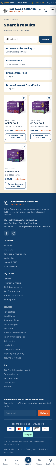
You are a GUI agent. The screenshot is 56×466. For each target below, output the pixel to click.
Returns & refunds (12, 358)
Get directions (11, 378)
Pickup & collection (13, 349)
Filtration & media (12, 283)
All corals (8, 245)
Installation (9, 345)
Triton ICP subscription (15, 337)
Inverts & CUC (10, 262)
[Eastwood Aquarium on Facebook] (6, 233)
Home (6, 19)
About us (8, 386)
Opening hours (11, 374)
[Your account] (40, 10)
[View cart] (45, 10)
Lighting (7, 279)
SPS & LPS (8, 250)
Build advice (9, 341)
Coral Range (9, 316)
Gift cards (8, 328)
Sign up (44, 413)
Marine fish (9, 258)
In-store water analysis (15, 332)
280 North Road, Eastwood (17, 370)
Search (45, 39)
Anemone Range (12, 320)
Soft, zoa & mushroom (15, 254)
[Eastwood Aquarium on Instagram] (13, 233)
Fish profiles (9, 312)
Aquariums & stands (13, 295)
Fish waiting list (11, 324)
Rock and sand (11, 266)
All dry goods (10, 299)
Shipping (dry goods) (14, 353)
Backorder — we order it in (15, 137)
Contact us (9, 382)
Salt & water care (12, 291)
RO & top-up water (13, 287)
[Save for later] (24, 98)
